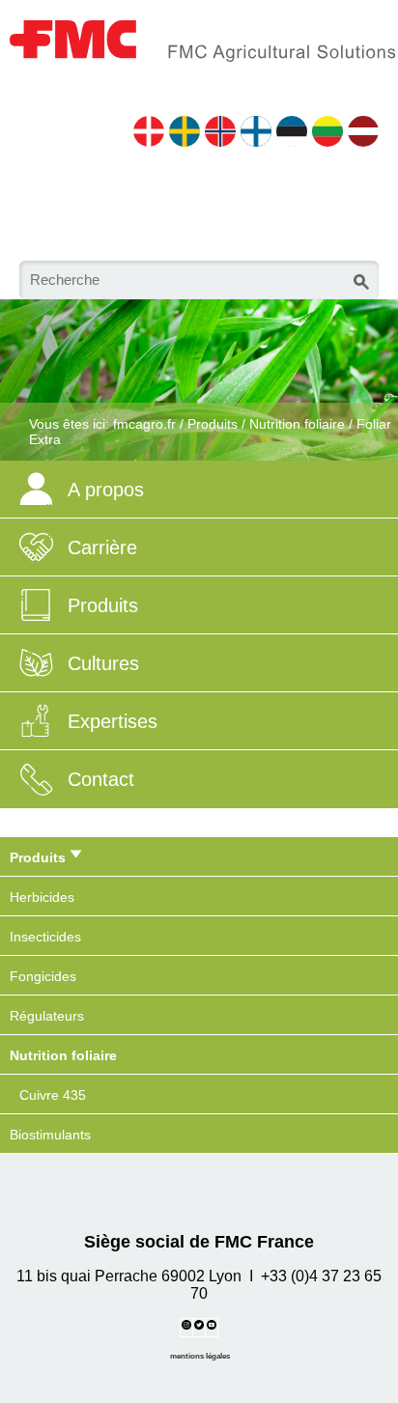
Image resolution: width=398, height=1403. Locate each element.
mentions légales (200, 1356)
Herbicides (42, 897)
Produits (212, 424)
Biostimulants (50, 1134)
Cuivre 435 (52, 1095)
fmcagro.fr (144, 424)
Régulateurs (47, 1016)
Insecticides (45, 936)
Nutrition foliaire (297, 424)
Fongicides (43, 976)
